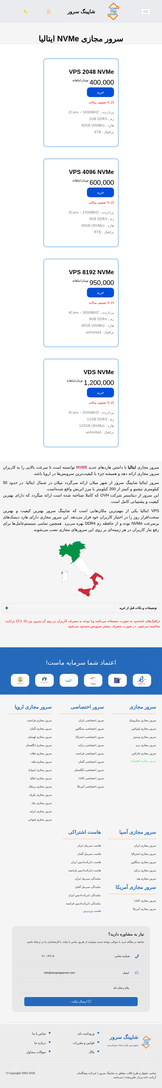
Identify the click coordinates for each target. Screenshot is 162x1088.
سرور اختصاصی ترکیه (91, 745)
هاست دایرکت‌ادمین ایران (86, 862)
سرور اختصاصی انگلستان (89, 770)
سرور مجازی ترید (146, 745)
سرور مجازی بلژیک (40, 794)
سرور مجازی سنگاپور (143, 862)
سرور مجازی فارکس (144, 753)
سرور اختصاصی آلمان (91, 761)
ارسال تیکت (79, 1001)
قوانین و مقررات (83, 1043)
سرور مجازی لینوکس (143, 728)
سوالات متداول (36, 1052)
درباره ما (40, 1043)
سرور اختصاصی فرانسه (90, 753)
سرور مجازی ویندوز (144, 736)
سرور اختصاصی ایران (91, 720)
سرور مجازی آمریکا (144, 908)
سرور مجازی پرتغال (40, 786)
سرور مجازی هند (146, 878)
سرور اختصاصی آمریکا (90, 786)
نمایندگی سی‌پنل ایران (88, 878)
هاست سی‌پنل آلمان (89, 853)
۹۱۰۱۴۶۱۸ (48, 956)
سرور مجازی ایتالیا (41, 778)
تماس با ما (39, 1033)
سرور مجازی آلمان (41, 728)
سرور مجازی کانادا (145, 900)
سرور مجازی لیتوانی (40, 819)
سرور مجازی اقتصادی (143, 760)
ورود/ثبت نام (86, 1033)
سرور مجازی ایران (145, 845)
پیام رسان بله (121, 987)
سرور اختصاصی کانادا (91, 778)
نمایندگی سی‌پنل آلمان (88, 886)
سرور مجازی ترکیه (145, 870)
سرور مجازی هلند (41, 761)
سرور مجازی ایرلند (41, 811)
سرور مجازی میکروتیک (142, 720)
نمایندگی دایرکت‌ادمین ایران (84, 895)
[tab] (81, 607)
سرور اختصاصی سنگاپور (89, 728)
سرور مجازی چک (41, 803)
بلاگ (91, 1052)
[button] (49, 11)
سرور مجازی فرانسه (39, 720)
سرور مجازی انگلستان (39, 745)
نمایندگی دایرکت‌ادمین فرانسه (83, 903)
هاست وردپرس (92, 910)
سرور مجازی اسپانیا (40, 770)
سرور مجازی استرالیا (143, 853)
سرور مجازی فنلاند (41, 753)
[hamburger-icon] (145, 11)
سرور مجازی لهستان (40, 736)
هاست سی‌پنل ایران (89, 845)
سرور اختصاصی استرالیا (90, 736)
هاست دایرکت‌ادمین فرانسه (84, 870)
